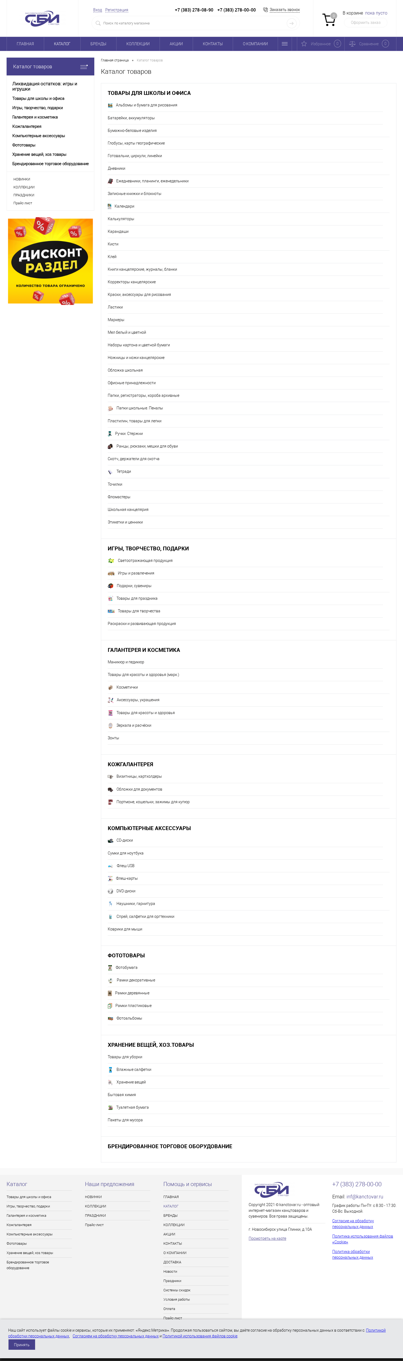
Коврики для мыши (125, 929)
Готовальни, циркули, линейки (135, 156)
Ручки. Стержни (129, 433)
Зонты (113, 738)
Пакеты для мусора (125, 1120)
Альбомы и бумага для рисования (146, 105)
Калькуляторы (121, 219)
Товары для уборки (125, 1057)
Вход (97, 10)
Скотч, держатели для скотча (134, 459)
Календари (124, 206)
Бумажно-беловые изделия (132, 130)
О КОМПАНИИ (255, 44)
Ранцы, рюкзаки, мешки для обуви (147, 446)
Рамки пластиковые (133, 1005)
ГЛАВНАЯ (25, 44)
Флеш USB (126, 866)
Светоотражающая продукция (145, 560)
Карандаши (118, 231)
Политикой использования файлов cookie (200, 1336)
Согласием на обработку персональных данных (116, 1336)
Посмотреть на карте (267, 1238)
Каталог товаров (32, 66)
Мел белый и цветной (127, 332)
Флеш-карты (127, 878)
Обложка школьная (125, 370)
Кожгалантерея (130, 764)
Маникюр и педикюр (126, 662)
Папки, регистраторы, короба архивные (143, 395)
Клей (112, 256)
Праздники (172, 1281)
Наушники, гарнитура (136, 903)
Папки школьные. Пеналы (140, 408)
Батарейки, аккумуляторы (131, 118)
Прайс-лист (22, 203)
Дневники (116, 168)
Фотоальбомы (129, 1018)
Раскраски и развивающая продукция (142, 623)
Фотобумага (127, 967)
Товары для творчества (139, 611)
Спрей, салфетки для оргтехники (145, 916)
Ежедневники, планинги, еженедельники (152, 181)
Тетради (124, 471)
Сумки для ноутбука (126, 853)
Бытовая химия (122, 1095)
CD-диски (125, 840)
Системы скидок (177, 1290)
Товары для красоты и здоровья (146, 713)
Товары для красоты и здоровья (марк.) (143, 674)
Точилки (115, 484)
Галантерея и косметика (144, 650)
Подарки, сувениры (134, 586)
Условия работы (176, 1299)
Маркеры (116, 320)
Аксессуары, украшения (138, 700)
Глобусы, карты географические (136, 143)
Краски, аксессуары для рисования (139, 294)
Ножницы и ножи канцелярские (136, 357)
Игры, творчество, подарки (148, 548)
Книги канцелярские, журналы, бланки (142, 269)
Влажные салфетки (134, 1069)
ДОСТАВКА (172, 1262)
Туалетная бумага (132, 1107)
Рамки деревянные (132, 993)
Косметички (127, 687)
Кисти (113, 244)
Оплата (169, 1309)
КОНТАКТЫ (213, 44)
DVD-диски (126, 891)
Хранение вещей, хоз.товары (151, 1045)
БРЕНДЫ (98, 44)
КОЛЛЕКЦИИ (138, 44)
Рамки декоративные (136, 980)
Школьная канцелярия (128, 509)
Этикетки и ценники (125, 522)
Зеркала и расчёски (134, 725)
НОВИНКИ (21, 179)
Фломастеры (119, 497)
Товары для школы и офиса (149, 93)
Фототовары (126, 955)
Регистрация (116, 10)
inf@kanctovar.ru (365, 1196)
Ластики (115, 307)
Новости (170, 1271)
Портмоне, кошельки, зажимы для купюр (153, 802)
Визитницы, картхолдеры (139, 776)
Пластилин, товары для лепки (134, 421)
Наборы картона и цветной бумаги (139, 345)
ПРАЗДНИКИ (23, 195)
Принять (22, 1345)
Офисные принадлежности (132, 383)
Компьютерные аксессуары (149, 828)
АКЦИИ (176, 44)
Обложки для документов (139, 789)
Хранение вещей (131, 1082)
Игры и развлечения (136, 573)
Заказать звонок (285, 9)
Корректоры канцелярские (132, 282)
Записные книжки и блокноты (134, 193)
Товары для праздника (137, 598)
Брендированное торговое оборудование (170, 1146)
